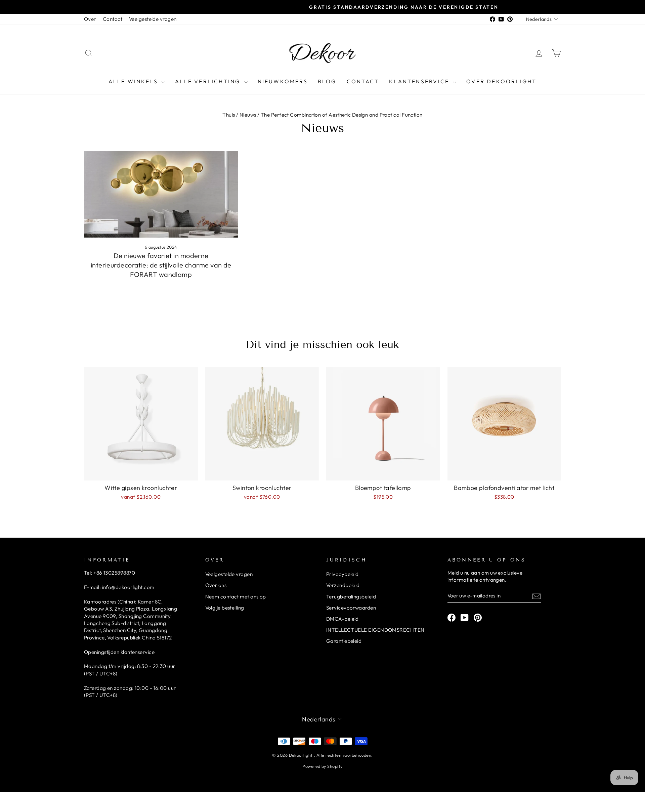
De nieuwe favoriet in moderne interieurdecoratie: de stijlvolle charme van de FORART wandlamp (161, 265)
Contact (112, 19)
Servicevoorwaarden (351, 608)
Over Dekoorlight (501, 81)
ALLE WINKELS (134, 81)
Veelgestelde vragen (153, 19)
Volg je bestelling (224, 608)
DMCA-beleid (342, 619)
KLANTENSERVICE (420, 81)
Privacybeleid (342, 574)
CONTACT (363, 81)
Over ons (216, 585)
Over (90, 19)
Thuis (228, 115)
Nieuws (248, 115)
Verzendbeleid (343, 585)
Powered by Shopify (322, 766)
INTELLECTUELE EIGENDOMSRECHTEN (375, 630)
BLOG (327, 81)
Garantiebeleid (343, 641)
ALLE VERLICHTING (208, 81)
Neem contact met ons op (235, 596)
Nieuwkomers (283, 81)
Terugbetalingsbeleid (351, 596)
